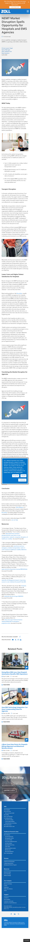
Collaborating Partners (8, 863)
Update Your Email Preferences (10, 902)
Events (5, 890)
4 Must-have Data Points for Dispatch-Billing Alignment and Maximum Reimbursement (15, 746)
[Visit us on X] (18, 914)
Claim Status (7, 846)
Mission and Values (8, 883)
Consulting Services (8, 818)
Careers (5, 885)
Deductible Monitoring (9, 844)
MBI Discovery (8, 849)
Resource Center (7, 872)
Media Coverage (7, 875)
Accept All (15, 475)
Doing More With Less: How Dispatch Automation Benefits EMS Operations (15, 673)
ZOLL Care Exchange (8, 816)
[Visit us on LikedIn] (14, 914)
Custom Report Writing (9, 821)
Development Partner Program (10, 865)
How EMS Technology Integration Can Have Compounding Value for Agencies (15, 709)
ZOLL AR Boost (7, 834)
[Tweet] (15, 639)
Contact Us (6, 897)
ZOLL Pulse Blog (7, 873)
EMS (5, 806)
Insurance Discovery (9, 836)
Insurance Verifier (8, 839)
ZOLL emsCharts (7, 811)
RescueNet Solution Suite (9, 826)
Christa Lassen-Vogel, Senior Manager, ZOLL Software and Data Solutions (7, 50)
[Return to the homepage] (6, 11)
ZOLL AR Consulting (9, 819)
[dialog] (15, 471)
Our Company (7, 880)
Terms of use (12, 923)
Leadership (6, 887)
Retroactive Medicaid (9, 851)
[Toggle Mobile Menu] (28, 11)
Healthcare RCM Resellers (9, 861)
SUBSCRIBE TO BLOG (9, 790)
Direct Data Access (7, 824)
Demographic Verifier (9, 838)
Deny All (23, 475)
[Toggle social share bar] (26, 667)
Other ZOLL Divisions (8, 888)
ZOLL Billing (6, 814)
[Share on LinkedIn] (20, 639)
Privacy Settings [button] (26, 940)
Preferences (22, 480)
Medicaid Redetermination (10, 848)
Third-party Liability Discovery (11, 841)
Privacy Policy (6, 923)
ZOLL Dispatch (7, 809)
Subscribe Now (15, 7)
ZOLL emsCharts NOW (9, 813)
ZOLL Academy (7, 899)
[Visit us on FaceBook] (11, 914)
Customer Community (8, 901)
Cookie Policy (7, 472)
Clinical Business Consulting (10, 823)
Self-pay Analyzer (8, 843)
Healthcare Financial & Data (11, 831)
